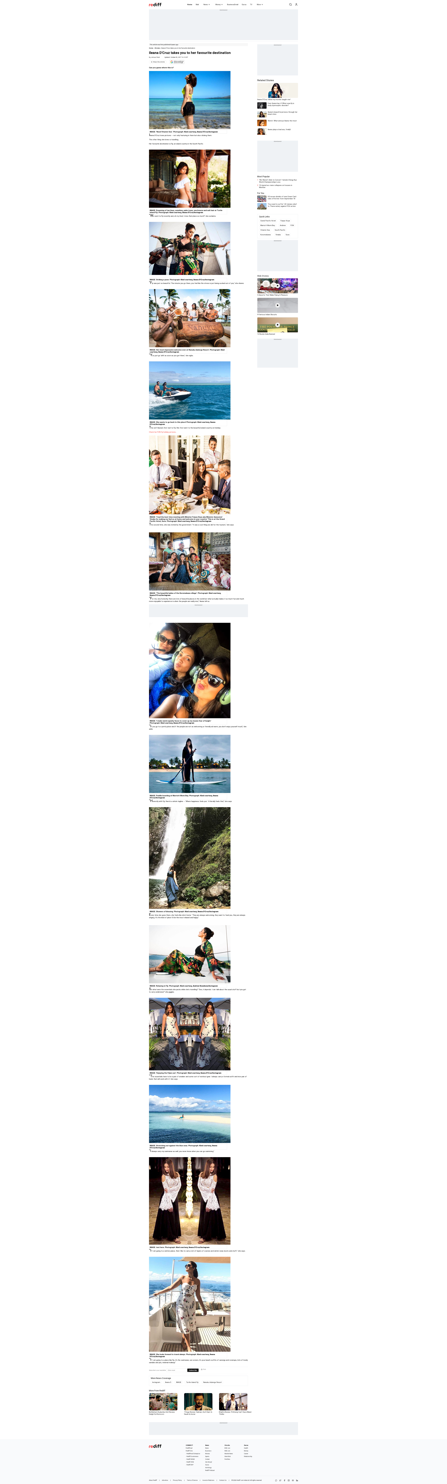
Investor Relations (208, 1480)
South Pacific (280, 230)
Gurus (244, 4)
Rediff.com (240, 1480)
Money (218, 4)
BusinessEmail (232, 4)
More (259, 4)
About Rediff (153, 1480)
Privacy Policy (177, 1480)
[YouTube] (293, 1480)
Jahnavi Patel (155, 57)
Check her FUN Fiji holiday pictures (162, 432)
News (205, 4)
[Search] (290, 4)
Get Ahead (208, 1462)
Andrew (283, 225)
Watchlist (228, 1456)
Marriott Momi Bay (267, 225)
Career (246, 1453)
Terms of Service (192, 1480)
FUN (292, 225)
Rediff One (189, 1451)
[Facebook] (284, 1480)
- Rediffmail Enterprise (193, 1453)
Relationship (248, 1456)
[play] (277, 286)
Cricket (207, 1459)
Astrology (208, 1467)
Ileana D (168, 1382)
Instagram (156, 1382)
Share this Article (159, 62)
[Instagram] (289, 1480)
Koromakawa (265, 235)
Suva (287, 235)
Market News (229, 1453)
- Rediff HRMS (190, 1459)
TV (251, 4)
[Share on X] (280, 1480)
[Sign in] (296, 4)
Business (208, 1451)
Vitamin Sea (265, 230)
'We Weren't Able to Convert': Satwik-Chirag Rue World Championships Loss (278, 181)
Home (189, 4)
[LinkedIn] (297, 1480)
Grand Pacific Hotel (268, 221)
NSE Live (227, 1451)
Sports (207, 1456)
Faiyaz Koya (285, 221)
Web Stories (263, 276)
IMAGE (178, 1382)
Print (204, 1369)
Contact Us (223, 1480)
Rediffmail (189, 1448)
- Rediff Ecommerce (192, 1456)
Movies (157, 48)
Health (246, 1448)
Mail (197, 4)
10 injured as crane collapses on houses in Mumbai (275, 186)
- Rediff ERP (189, 1465)
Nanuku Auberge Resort (212, 1382)
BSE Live (227, 1448)
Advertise (165, 1480)
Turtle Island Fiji (192, 1382)
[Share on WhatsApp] (276, 1480)
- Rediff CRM (190, 1462)
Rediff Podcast (210, 1470)
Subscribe (193, 1370)
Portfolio (227, 1459)
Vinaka (278, 235)
